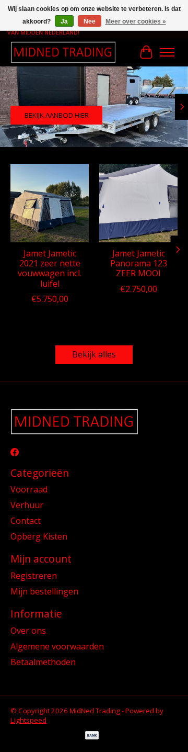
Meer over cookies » (135, 21)
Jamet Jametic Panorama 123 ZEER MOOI (138, 263)
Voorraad (29, 489)
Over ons (28, 630)
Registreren (33, 575)
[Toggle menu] (167, 52)
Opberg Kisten (38, 536)
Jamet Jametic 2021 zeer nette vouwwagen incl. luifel (49, 268)
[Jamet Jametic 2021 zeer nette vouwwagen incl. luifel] (49, 203)
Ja (64, 21)
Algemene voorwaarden (57, 646)
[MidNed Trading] (63, 52)
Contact (25, 520)
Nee (90, 21)
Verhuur (26, 505)
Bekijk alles (94, 354)
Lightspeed (28, 720)
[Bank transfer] (92, 736)
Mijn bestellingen (44, 591)
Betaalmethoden (43, 662)
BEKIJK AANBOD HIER (57, 115)
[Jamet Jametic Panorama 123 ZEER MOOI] (138, 203)
